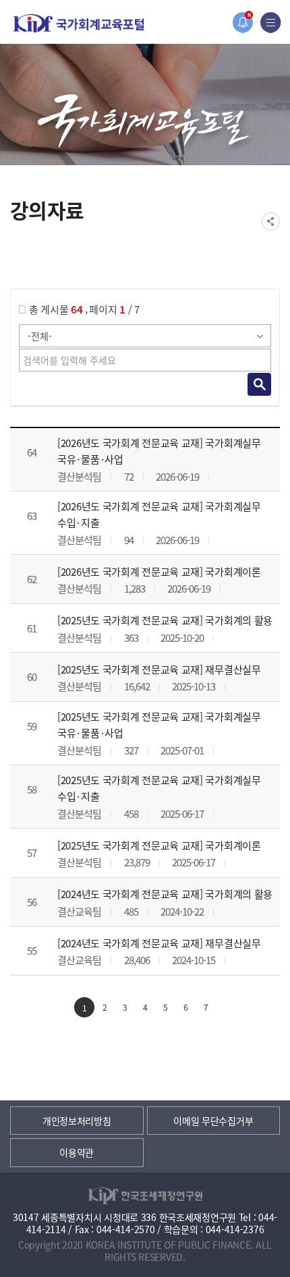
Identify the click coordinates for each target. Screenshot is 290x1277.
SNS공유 (271, 221)
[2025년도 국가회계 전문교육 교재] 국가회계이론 (159, 845)
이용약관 (76, 1152)
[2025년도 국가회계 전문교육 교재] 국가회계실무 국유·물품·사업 (159, 724)
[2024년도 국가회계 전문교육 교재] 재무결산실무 (159, 943)
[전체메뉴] (270, 22)
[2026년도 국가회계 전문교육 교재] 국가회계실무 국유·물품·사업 (159, 451)
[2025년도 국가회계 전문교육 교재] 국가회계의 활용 (164, 620)
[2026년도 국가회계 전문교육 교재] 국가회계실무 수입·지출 (159, 514)
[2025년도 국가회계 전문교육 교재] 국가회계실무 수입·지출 (159, 788)
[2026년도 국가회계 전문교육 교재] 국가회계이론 (159, 571)
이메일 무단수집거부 (213, 1120)
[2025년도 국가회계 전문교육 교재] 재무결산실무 (159, 669)
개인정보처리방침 (76, 1120)
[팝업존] (242, 22)
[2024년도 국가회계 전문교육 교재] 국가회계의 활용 (164, 894)
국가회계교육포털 (78, 23)
